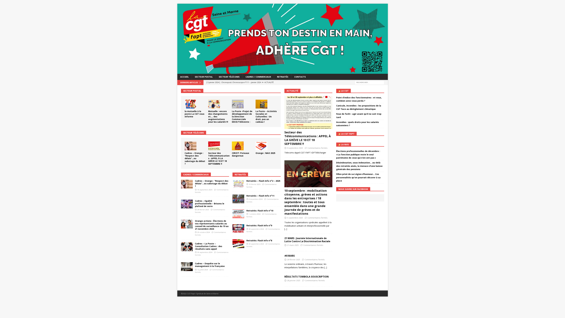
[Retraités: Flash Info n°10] (238, 213)
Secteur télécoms (229, 76)
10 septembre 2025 (204, 190)
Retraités (282, 76)
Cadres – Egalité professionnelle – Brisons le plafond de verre (209, 203)
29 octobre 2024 (203, 232)
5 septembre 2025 (295, 217)
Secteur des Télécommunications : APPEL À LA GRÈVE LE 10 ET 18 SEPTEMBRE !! (219, 158)
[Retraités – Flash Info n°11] (238, 198)
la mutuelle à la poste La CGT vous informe (194, 114)
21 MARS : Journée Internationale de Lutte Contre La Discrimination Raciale (307, 240)
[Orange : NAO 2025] (261, 145)
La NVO (345, 144)
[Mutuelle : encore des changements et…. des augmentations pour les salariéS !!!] (214, 104)
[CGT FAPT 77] (282, 72)
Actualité (292, 90)
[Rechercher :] (369, 82)
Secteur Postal (192, 90)
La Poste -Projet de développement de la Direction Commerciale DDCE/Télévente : (242, 116)
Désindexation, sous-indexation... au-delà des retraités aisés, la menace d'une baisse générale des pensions (359, 166)
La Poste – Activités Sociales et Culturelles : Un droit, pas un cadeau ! (266, 116)
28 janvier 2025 (293, 280)
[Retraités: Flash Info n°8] (238, 243)
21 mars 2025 (293, 245)
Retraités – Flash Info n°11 (260, 195)
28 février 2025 (203, 209)
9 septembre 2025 (295, 148)
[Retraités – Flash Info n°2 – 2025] (238, 184)
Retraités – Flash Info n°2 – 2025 (263, 180)
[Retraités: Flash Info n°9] (238, 228)
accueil (184, 76)
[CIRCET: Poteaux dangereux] (238, 145)
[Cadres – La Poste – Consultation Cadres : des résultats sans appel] (187, 246)
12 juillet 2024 (202, 270)
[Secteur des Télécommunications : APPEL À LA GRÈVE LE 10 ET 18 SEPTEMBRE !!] (214, 145)
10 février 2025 (254, 184)
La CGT (345, 90)
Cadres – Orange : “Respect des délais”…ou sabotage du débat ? (195, 158)
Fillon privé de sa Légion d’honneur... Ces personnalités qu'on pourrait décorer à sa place (358, 177)
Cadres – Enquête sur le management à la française (210, 265)
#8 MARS (289, 255)
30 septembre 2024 (204, 252)
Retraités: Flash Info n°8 (259, 240)
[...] (285, 229)
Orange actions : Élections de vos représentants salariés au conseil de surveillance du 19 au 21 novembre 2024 (212, 225)
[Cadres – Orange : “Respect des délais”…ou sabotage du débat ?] (190, 145)
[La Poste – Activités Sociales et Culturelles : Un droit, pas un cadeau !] (261, 104)
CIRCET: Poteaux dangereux (240, 154)
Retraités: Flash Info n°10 (259, 210)
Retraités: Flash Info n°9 (259, 225)
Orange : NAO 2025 (265, 153)
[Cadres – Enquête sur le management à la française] (187, 266)
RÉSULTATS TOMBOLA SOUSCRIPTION (306, 276)
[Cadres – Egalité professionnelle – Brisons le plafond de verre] (187, 204)
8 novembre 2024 (255, 199)
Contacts (300, 76)
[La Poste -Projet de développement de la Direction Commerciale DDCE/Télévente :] (238, 104)
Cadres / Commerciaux (258, 76)
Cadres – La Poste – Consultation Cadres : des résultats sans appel (208, 246)
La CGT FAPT (347, 133)
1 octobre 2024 (254, 214)
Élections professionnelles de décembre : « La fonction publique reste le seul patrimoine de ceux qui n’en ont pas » (358, 154)
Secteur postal (204, 76)
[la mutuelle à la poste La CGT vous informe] (190, 104)
